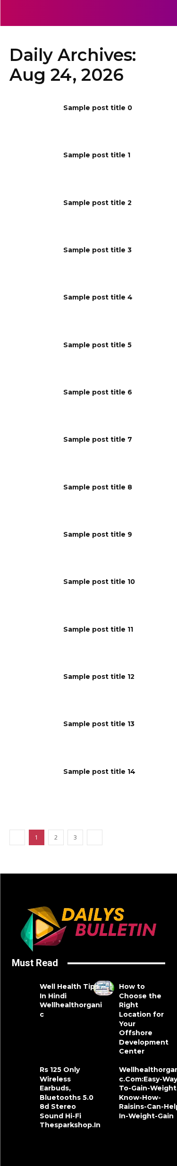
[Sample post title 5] (33, 357)
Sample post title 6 (97, 392)
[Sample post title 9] (33, 546)
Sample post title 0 (97, 107)
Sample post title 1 (96, 155)
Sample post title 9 (97, 534)
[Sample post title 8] (33, 499)
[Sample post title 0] (33, 120)
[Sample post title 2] (33, 214)
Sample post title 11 (98, 629)
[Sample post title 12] (33, 688)
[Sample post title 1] (33, 167)
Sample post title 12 (99, 676)
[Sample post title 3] (33, 262)
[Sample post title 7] (33, 451)
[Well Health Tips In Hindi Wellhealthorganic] (24, 988)
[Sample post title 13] (33, 736)
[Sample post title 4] (33, 309)
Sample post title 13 (99, 724)
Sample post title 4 (98, 297)
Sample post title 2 (97, 202)
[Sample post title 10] (33, 593)
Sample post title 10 (99, 581)
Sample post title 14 (99, 771)
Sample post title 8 (97, 487)
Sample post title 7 (97, 439)
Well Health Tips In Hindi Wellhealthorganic (71, 1000)
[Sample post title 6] (33, 404)
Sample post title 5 (97, 345)
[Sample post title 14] (33, 783)
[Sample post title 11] (33, 641)
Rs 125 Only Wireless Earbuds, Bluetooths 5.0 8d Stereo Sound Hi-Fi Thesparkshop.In (70, 1097)
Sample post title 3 (97, 250)
